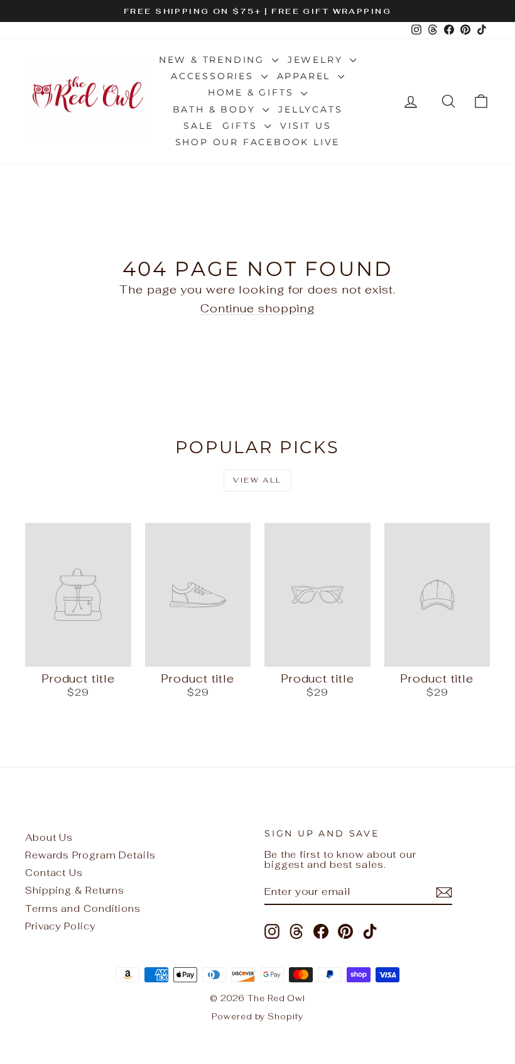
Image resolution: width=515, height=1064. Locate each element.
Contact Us (54, 873)
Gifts (241, 125)
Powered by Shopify (257, 1016)
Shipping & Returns (74, 890)
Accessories (214, 76)
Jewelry (317, 59)
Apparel (306, 76)
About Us (49, 837)
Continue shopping (257, 308)
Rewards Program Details (90, 855)
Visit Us (305, 125)
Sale (198, 125)
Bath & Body (216, 109)
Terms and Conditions (83, 908)
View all (257, 480)
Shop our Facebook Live (257, 142)
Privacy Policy (60, 926)
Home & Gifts (253, 92)
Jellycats (310, 109)
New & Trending (214, 59)
